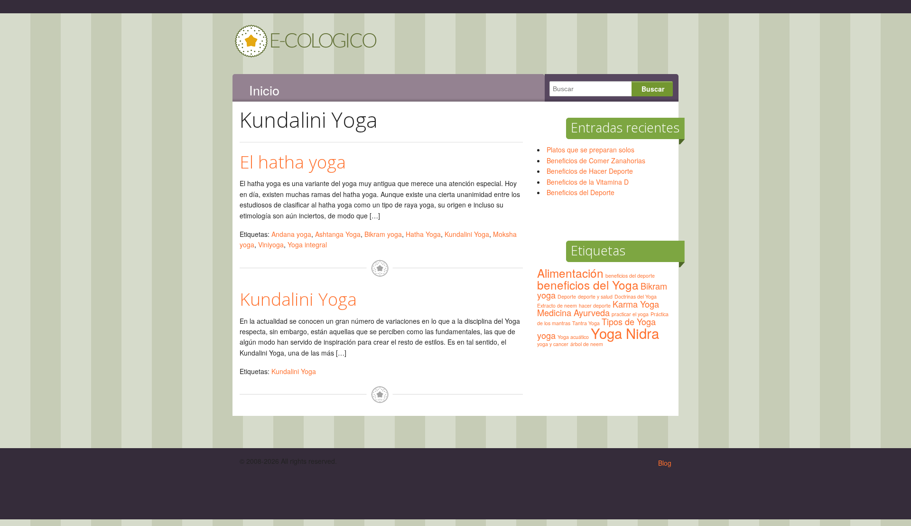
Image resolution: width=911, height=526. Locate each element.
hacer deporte (595, 305)
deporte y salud (595, 296)
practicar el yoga (630, 314)
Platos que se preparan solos (590, 149)
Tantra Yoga (586, 323)
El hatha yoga (293, 162)
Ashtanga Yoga (338, 234)
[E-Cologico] (305, 53)
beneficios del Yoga (588, 284)
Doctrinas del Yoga (635, 296)
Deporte (567, 296)
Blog (664, 463)
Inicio (264, 90)
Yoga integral (307, 244)
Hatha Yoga (423, 234)
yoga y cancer (552, 344)
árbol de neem (586, 344)
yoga (546, 335)
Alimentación (570, 272)
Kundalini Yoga (467, 234)
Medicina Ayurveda (573, 312)
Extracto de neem (557, 305)
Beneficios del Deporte (580, 192)
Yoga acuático (573, 336)
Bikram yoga (383, 234)
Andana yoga (291, 234)
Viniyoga (271, 244)
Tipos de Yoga (629, 321)
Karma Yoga (636, 304)
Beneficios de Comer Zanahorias (596, 160)
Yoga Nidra (625, 333)
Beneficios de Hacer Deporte (590, 171)
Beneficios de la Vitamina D (588, 182)
